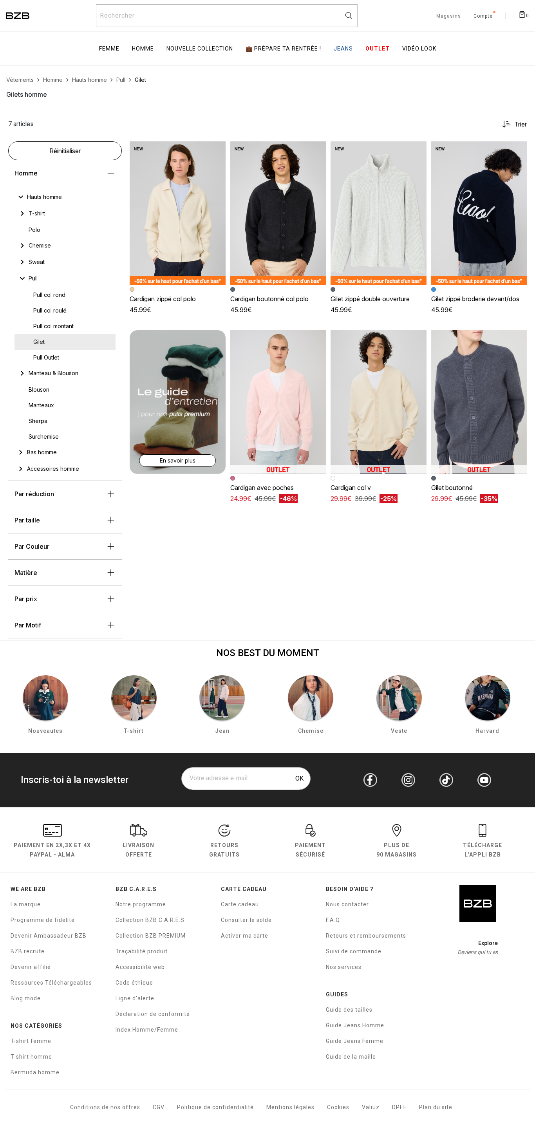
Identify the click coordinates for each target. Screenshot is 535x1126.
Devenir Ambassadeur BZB (49, 936)
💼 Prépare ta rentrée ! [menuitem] (283, 48)
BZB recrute (28, 951)
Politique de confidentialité (215, 1107)
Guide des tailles (349, 1010)
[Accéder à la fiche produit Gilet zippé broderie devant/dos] (479, 213)
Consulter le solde (246, 920)
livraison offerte (138, 849)
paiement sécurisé (310, 849)
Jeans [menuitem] (343, 48)
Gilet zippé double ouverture (370, 299)
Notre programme (141, 904)
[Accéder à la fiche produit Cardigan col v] (379, 402)
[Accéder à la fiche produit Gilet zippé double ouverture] (379, 213)
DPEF (399, 1107)
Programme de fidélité (43, 920)
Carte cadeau (240, 904)
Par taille (27, 520)
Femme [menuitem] (109, 48)
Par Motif (27, 625)
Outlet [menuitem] (377, 48)
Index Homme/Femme (147, 1030)
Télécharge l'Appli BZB (482, 849)
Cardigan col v (351, 488)
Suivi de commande (353, 951)
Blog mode (26, 998)
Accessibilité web (140, 967)
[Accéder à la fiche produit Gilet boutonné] (479, 402)
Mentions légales (290, 1107)
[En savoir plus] (178, 401)
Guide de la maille (351, 1057)
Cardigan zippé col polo (163, 299)
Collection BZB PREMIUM (151, 936)
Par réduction (34, 494)
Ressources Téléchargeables (51, 983)
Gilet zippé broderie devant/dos (475, 299)
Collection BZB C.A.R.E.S (150, 920)
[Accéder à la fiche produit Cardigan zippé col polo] (178, 213)
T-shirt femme (31, 1041)
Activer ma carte (244, 936)
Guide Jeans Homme (355, 1025)
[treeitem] (44, 197)
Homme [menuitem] (143, 48)
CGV (158, 1107)
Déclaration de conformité (153, 1014)
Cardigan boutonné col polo (269, 299)
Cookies (338, 1107)
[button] (216, 151)
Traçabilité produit (142, 951)
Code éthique (134, 983)
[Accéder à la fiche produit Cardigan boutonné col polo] (278, 213)
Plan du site (435, 1107)
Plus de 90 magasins (396, 849)
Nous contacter (347, 904)
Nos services (343, 967)
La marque (26, 904)
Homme (26, 173)
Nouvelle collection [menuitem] (199, 48)
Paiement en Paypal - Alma (52, 849)
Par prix (25, 599)
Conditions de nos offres (105, 1107)
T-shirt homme (31, 1057)
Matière (25, 573)
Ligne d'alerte (135, 998)
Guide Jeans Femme (354, 1041)
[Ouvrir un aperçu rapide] (216, 151)
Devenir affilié (31, 967)
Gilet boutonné (452, 488)
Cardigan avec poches (262, 488)
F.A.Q (333, 920)
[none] (65, 197)
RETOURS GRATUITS (224, 849)
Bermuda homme (35, 1072)
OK (299, 778)
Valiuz (371, 1107)
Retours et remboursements (366, 936)
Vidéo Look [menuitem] (419, 48)
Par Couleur (31, 546)
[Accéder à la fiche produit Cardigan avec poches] (278, 402)
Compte (483, 16)
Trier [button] (520, 124)
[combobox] (226, 16)
